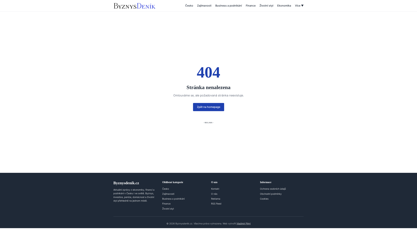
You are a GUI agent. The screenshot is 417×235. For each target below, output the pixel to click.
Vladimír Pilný (244, 223)
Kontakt (215, 188)
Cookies (264, 198)
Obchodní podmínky (271, 193)
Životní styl (266, 5)
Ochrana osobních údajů (273, 188)
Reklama (215, 198)
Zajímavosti (204, 5)
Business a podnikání (228, 5)
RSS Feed (216, 203)
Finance (251, 5)
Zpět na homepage (208, 107)
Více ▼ (299, 5)
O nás (214, 193)
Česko (189, 5)
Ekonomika (284, 5)
